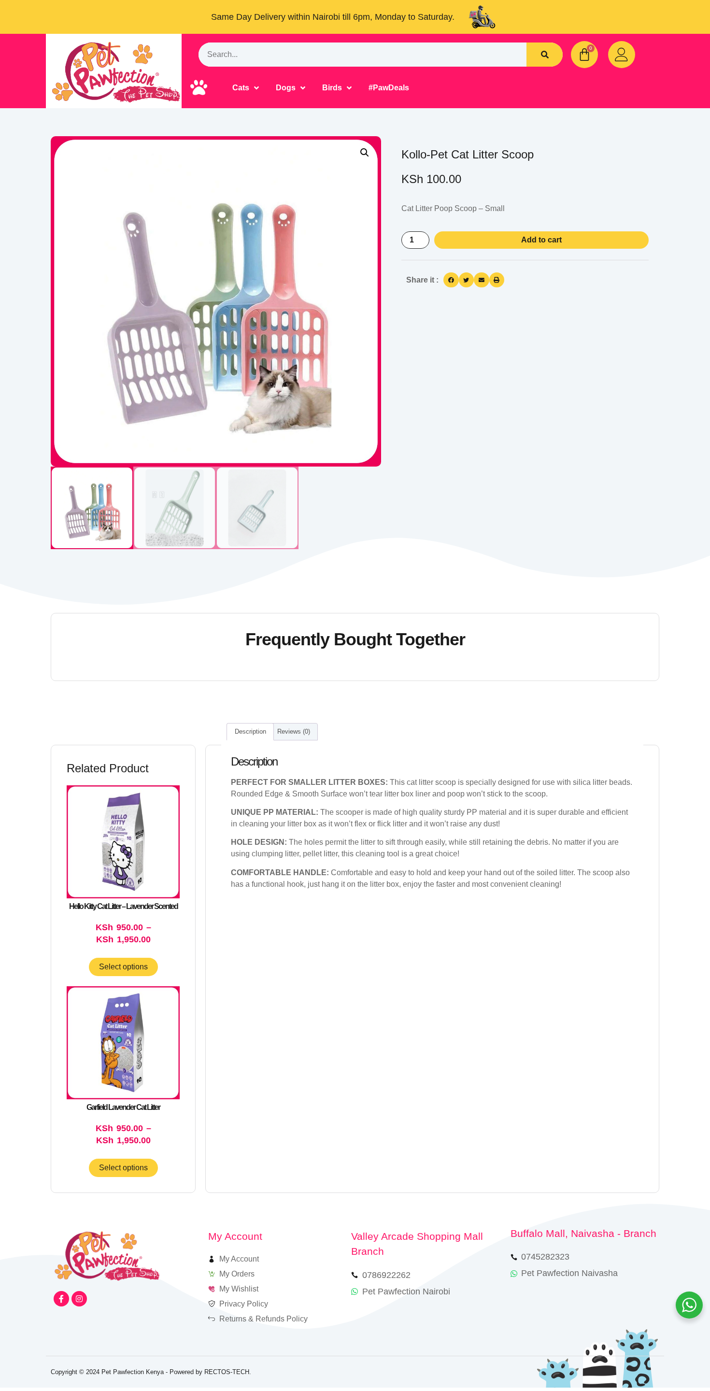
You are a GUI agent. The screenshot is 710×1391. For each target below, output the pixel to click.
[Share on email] (481, 280)
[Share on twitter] (466, 280)
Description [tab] (250, 731)
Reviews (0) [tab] (293, 731)
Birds (332, 88)
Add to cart (541, 240)
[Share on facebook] (451, 280)
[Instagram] (79, 1298)
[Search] (544, 55)
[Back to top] (675, 1356)
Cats (240, 88)
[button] (364, 152)
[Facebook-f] (61, 1298)
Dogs (286, 88)
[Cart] (584, 54)
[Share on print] (497, 280)
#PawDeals (389, 88)
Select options (123, 967)
